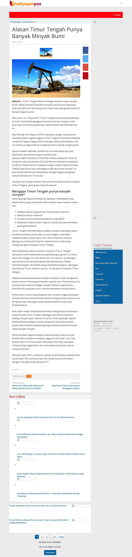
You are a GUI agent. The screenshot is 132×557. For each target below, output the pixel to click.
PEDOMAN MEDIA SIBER (103, 326)
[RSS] (29, 376)
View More (50, 552)
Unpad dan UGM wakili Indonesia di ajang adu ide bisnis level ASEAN (28, 385)
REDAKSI (97, 324)
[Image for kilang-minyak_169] (46, 52)
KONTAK (97, 331)
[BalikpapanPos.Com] (25, 3)
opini (98, 301)
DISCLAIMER (98, 328)
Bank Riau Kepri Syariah (106, 263)
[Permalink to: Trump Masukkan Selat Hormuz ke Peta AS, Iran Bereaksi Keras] (26, 408)
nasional (99, 274)
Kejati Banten (102, 285)
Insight (99, 290)
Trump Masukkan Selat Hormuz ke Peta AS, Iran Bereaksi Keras (45, 417)
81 (55, 537)
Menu (117, 15)
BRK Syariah (101, 252)
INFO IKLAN (107, 324)
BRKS (98, 257)
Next (62, 537)
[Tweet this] (85, 58)
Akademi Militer (103, 295)
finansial (99, 279)
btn (97, 268)
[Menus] (122, 3)
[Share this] (85, 50)
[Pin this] (85, 75)
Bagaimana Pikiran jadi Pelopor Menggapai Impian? (66, 385)
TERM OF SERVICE (112, 328)
